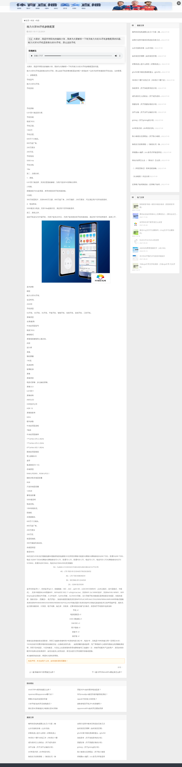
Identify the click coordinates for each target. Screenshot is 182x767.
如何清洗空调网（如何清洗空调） (90, 728)
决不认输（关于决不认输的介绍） (41, 747)
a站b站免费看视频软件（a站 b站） (153, 248)
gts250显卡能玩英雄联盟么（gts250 (91, 733)
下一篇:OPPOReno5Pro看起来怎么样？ (107, 672)
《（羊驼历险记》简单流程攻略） (145, 168)
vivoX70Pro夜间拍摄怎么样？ (39, 689)
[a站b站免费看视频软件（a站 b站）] (135, 249)
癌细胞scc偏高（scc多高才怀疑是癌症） (147, 152)
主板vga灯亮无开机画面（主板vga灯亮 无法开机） (157, 265)
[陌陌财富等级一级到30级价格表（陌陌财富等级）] (135, 205)
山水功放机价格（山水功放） (39, 728)
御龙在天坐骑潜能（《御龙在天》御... (146, 144)
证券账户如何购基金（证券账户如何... (146, 184)
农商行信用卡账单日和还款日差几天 (91, 723)
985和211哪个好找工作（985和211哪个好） (149, 80)
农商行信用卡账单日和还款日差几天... (146, 40)
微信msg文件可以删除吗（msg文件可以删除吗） (157, 231)
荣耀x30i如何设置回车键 (37, 699)
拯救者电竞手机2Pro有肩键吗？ (89, 703)
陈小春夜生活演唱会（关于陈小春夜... (146, 136)
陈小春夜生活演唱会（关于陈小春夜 (91, 752)
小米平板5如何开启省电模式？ (40, 703)
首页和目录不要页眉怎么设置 (151, 222)
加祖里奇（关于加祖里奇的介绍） (90, 738)
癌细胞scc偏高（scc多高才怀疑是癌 (91, 756)
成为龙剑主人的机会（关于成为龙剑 (42, 742)
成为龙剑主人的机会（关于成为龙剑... (146, 96)
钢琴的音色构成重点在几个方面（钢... (146, 32)
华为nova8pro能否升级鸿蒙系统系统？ (92, 694)
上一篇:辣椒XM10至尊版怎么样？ (42, 672)
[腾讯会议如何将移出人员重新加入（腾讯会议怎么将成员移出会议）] (135, 215)
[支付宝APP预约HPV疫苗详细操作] (135, 257)
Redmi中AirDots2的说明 (149, 240)
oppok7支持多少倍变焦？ (87, 699)
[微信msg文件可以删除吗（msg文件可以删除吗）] (135, 231)
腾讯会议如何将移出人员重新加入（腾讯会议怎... (158, 214)
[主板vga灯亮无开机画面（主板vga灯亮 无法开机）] (135, 265)
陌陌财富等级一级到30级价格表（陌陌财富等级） (157, 205)
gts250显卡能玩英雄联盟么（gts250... (147, 72)
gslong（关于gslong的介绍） (88, 747)
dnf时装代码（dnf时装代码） (39, 752)
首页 (27, 20)
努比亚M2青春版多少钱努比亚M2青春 (43, 708)
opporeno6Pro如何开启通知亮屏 (90, 708)
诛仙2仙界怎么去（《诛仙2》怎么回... (147, 160)
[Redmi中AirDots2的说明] (135, 241)
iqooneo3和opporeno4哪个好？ (41, 694)
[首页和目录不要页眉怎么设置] (135, 223)
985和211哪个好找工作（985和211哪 (42, 738)
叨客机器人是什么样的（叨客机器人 (42, 733)
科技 (32, 20)
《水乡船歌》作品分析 (140, 176)
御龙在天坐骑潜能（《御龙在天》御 (42, 756)
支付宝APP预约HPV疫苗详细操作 (152, 256)
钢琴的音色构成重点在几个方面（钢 (42, 723)
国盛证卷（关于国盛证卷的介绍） (90, 742)
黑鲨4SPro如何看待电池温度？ (89, 689)
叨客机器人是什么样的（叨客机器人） (147, 64)
